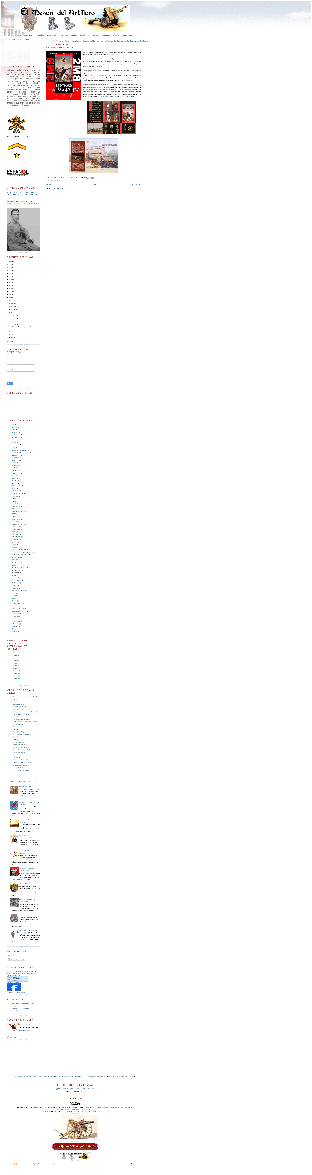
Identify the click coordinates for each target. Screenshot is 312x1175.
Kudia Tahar (15, 583)
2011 (10, 288)
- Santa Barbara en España (19, 765)
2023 (10, 261)
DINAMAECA (16, 537)
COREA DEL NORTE (18, 524)
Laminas (14, 585)
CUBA (14, 532)
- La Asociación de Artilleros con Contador (24, 681)
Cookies (26, 39)
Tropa (13, 629)
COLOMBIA (16, 519)
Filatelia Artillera (127, 35)
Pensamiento (106, 35)
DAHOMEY (15, 534)
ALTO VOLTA (16, 440)
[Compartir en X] (89, 178)
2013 (10, 282)
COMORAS (15, 521)
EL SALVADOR (17, 547)
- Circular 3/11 (16, 663)
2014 (10, 279)
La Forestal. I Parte (23, 884)
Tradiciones (15, 626)
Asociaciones (15, 458)
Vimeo (131, 1076)
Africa (13, 429)
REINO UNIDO (16, 613)
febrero (13, 334)
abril (12, 312)
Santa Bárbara (40, 35)
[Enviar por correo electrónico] (85, 178)
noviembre (14, 303)
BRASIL (14, 488)
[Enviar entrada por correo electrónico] (82, 177)
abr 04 (15, 324)
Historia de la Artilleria (18, 567)
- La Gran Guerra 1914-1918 (20, 752)
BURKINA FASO (17, 493)
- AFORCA (15, 701)
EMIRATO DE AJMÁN (19, 550)
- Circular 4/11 (16, 660)
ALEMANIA (16, 437)
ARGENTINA (16, 455)
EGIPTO (14, 544)
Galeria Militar (28, 35)
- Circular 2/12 (16, 655)
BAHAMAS (15, 465)
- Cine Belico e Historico (19, 727)
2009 (10, 294)
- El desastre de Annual (18, 737)
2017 (10, 273)
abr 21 (15, 315)
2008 (10, 297)
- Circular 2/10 (16, 676)
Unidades (14, 631)
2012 (10, 285)
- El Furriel (15, 739)
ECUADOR (15, 542)
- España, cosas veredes (18, 744)
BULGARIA (15, 491)
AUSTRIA (15, 463)
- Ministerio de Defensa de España (22, 762)
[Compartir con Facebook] (92, 178)
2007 (10, 341)
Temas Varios (64, 35)
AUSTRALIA (16, 460)
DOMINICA (15, 539)
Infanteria (14, 578)
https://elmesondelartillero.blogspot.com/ (89, 1112)
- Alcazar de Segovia (18, 704)
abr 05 (15, 321)
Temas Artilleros (52, 35)
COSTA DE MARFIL (18, 527)
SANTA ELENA (17, 619)
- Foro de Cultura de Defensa (20, 747)
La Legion (15, 1006)
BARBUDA (15, 475)
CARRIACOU (16, 506)
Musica (14, 596)
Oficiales (14, 601)
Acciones (14, 427)
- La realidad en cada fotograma (21, 755)
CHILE (14, 514)
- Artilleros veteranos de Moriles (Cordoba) (24, 712)
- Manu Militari (16, 757)
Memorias (15, 593)
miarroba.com (80, 1091)
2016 (10, 276)
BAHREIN (15, 468)
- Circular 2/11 (16, 666)
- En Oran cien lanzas (18, 742)
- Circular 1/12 (16, 658)
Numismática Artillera (14, 39)
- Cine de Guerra (16, 729)
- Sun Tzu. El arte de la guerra (20, 770)
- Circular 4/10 (16, 671)
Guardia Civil (16, 562)
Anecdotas (15, 442)
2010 (10, 291)
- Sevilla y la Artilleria (18, 767)
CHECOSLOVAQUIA (18, 511)
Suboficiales (15, 624)
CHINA (14, 516)
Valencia (15, 980)
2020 (10, 270)
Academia (14, 424)
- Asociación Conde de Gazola (20, 714)
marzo (13, 331)
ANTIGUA (15, 447)
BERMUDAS (16, 481)
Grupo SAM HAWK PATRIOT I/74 (22, 1003)
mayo (12, 309)
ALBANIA (15, 432)
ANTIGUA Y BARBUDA (19, 450)
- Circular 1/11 (16, 668)
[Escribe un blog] (87, 178)
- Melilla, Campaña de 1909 (20, 760)
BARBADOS (16, 473)
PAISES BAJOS (16, 603)
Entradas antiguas (136, 184)
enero (12, 337)
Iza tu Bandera (118, 1076)
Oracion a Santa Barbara (25, 787)
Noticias (57, 180)
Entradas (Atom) (58, 188)
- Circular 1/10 (16, 678)
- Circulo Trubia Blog (18, 732)
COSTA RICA (16, 529)
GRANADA (15, 560)
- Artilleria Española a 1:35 (19, 707)
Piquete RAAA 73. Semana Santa (21, 1008)
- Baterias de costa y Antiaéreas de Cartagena (25, 721)
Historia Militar (16, 570)
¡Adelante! (15, 1011)
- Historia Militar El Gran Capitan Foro (23, 750)
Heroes (14, 565)
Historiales (18, 35)
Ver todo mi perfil (25, 1031)
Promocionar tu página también (16, 992)
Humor (14, 575)
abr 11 (15, 318)
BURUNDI (15, 496)
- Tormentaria (15, 773)
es (17, 979)
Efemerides (96, 35)
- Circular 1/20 (16, 653)
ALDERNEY (16, 435)
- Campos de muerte (17, 724)
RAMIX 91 (21, 835)
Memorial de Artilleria (18, 590)
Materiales (74, 35)
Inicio (9, 35)
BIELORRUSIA (16, 486)
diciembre (14, 300)
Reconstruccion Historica (19, 611)
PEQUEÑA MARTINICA (19, 608)
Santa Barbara (16, 616)
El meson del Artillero (13, 982)
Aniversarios (15, 445)
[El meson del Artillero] (14, 990)
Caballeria (14, 498)
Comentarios (13, 959)
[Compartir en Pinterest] (94, 178)
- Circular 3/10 (16, 673)
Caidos (14, 501)
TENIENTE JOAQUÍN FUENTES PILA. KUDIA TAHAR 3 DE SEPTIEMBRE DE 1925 (22, 195)
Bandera (14, 470)
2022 (10, 264)
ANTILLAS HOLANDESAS (20, 452)
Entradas (12, 955)
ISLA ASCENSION (18, 580)
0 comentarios (74, 177)
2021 (10, 267)
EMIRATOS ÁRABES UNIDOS (21, 552)
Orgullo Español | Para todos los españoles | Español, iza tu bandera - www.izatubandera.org (60, 1076)
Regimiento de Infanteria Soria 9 (27, 930)
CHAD (14, 509)
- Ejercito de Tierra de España (20, 734)
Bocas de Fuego (84, 35)
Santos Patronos (16, 621)
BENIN (14, 478)
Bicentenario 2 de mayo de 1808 (60, 47)
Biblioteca (116, 35)
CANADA (15, 504)
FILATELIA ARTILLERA (19, 555)
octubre (13, 306)
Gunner (26, 1024)
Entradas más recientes (52, 184)
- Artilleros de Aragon (18, 709)
